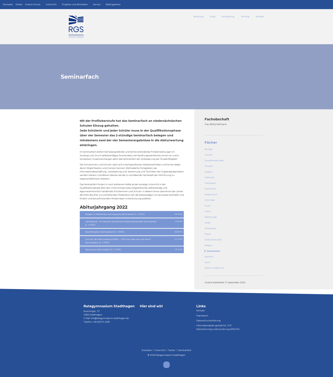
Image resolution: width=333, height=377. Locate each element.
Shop (212, 17)
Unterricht (51, 4)
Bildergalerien (113, 4)
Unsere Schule (32, 4)
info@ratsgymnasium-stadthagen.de (110, 318)
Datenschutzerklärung (208, 320)
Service (97, 4)
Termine (245, 17)
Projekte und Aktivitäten (75, 4)
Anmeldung (228, 17)
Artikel (18, 4)
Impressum (202, 315)
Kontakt (260, 17)
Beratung (199, 17)
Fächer (211, 142)
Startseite (8, 4)
